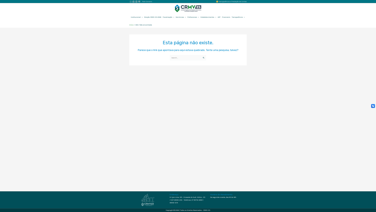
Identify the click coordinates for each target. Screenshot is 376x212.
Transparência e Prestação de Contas (233, 1)
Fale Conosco (147, 1)
